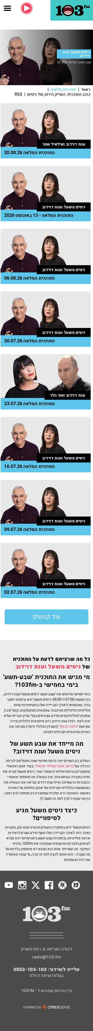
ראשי (85, 89)
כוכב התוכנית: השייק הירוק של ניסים (58, 94)
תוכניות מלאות (63, 89)
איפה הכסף (68, 727)
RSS (18, 94)
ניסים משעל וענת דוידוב (48, 667)
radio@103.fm (46, 957)
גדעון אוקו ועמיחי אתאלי (54, 766)
